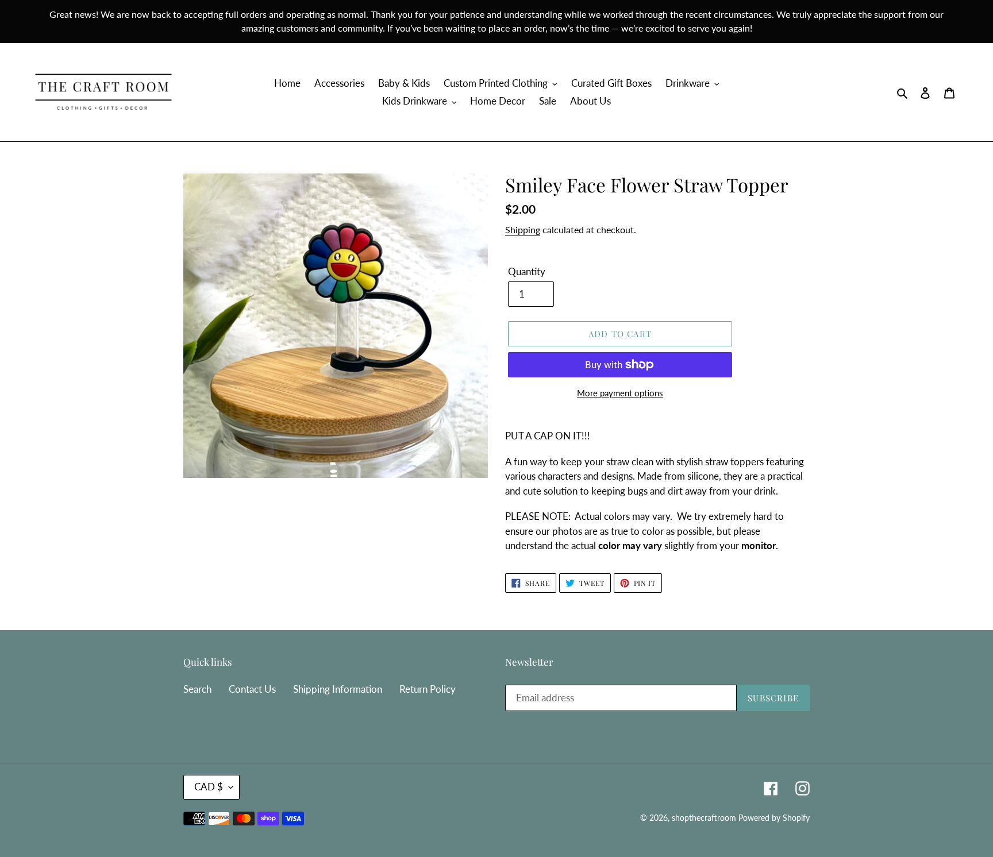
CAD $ (208, 787)
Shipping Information (337, 689)
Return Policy (427, 689)
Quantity (526, 271)
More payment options (620, 393)
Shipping (522, 229)
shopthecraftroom (704, 818)
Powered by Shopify (774, 818)
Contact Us (252, 689)
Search (197, 689)
